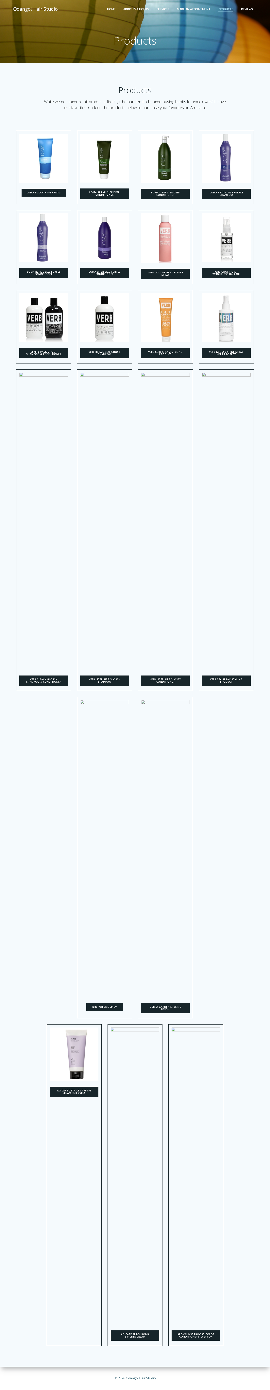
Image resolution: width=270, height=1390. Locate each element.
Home (111, 9)
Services (163, 9)
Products (225, 9)
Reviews (247, 9)
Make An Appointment (194, 9)
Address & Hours (136, 9)
